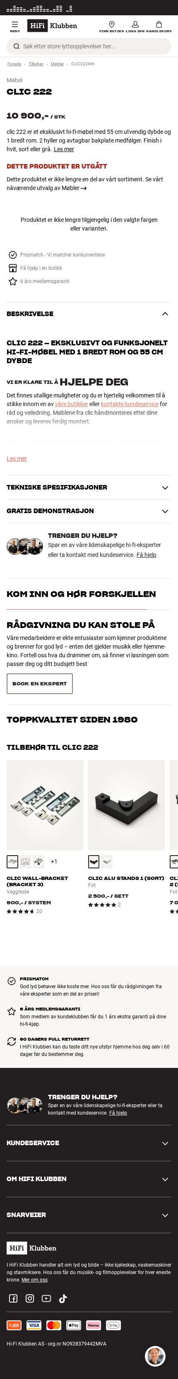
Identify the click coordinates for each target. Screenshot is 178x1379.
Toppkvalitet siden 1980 (72, 719)
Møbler (57, 64)
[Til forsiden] (52, 25)
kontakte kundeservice (130, 404)
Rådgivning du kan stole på (81, 625)
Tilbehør (36, 64)
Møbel (14, 80)
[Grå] (12, 861)
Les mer (162, 9)
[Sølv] (107, 861)
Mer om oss (35, 1280)
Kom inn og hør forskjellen (81, 594)
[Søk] (17, 46)
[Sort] (38, 861)
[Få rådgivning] (155, 1356)
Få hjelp (146, 555)
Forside (14, 64)
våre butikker (71, 404)
